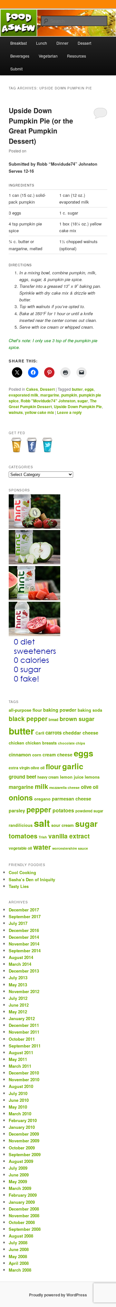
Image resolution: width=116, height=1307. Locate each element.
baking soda (90, 710)
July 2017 (18, 923)
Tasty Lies (19, 886)
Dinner (62, 43)
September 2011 (25, 1046)
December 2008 (24, 1209)
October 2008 (22, 1222)
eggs (89, 389)
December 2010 (24, 1073)
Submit (16, 68)
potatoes (63, 810)
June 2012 (19, 1005)
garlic (72, 766)
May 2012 (18, 1012)
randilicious (21, 825)
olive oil (89, 787)
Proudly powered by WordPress (58, 1295)
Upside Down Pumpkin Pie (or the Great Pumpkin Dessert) (41, 125)
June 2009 (19, 1175)
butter (77, 389)
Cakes (32, 389)
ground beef (22, 776)
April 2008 (19, 1263)
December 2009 (24, 1134)
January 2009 (22, 1202)
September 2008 (25, 1229)
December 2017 (24, 910)
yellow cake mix (39, 412)
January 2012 (22, 1018)
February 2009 (23, 1195)
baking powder (59, 710)
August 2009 (21, 1161)
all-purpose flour (25, 710)
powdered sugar (89, 810)
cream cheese (57, 755)
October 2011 (22, 1039)
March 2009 (20, 1188)
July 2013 (18, 977)
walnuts (16, 412)
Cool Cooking (22, 872)
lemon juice (71, 777)
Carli (39, 733)
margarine (49, 395)
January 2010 (22, 1127)
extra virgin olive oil (26, 768)
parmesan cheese (71, 798)
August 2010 (21, 1086)
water (42, 847)
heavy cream (48, 777)
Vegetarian (48, 56)
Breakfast (18, 43)
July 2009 (18, 1168)
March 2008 (20, 1270)
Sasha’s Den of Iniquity (32, 879)
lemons (92, 777)
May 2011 (18, 1059)
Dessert (84, 43)
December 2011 (24, 1025)
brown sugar (77, 719)
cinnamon (20, 754)
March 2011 (20, 1066)
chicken (16, 743)
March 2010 (20, 1113)
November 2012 (24, 991)
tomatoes (23, 835)
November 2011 (24, 1032)
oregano (42, 799)
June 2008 (19, 1249)
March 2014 (20, 964)
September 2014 (25, 950)
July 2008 (18, 1242)
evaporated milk (23, 395)
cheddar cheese (80, 732)
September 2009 (25, 1154)
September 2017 (25, 916)
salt (42, 823)
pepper (38, 809)
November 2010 (24, 1079)
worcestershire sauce (70, 848)
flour (53, 767)
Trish (43, 837)
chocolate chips (71, 743)
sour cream (62, 825)
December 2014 (24, 937)
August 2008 (21, 1236)
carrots (53, 732)
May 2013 (18, 985)
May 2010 (18, 1107)
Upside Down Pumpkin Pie (78, 406)
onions (21, 797)
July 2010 (18, 1093)
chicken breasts (41, 743)
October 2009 (22, 1148)
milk (41, 786)
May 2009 (18, 1181)
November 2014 (24, 944)
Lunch (41, 43)
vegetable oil (20, 848)
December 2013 (24, 971)
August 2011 (21, 1052)
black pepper (28, 718)
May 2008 (18, 1256)
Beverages (19, 56)
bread (53, 719)
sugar (82, 401)
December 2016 (24, 930)
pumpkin (69, 395)
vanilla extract (69, 835)
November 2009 (24, 1141)
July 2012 (18, 998)
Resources (76, 56)
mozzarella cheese (64, 787)
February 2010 (23, 1120)
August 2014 (21, 957)
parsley (17, 810)
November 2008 (24, 1215)
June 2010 (19, 1100)
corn (36, 755)
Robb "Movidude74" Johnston (48, 401)
